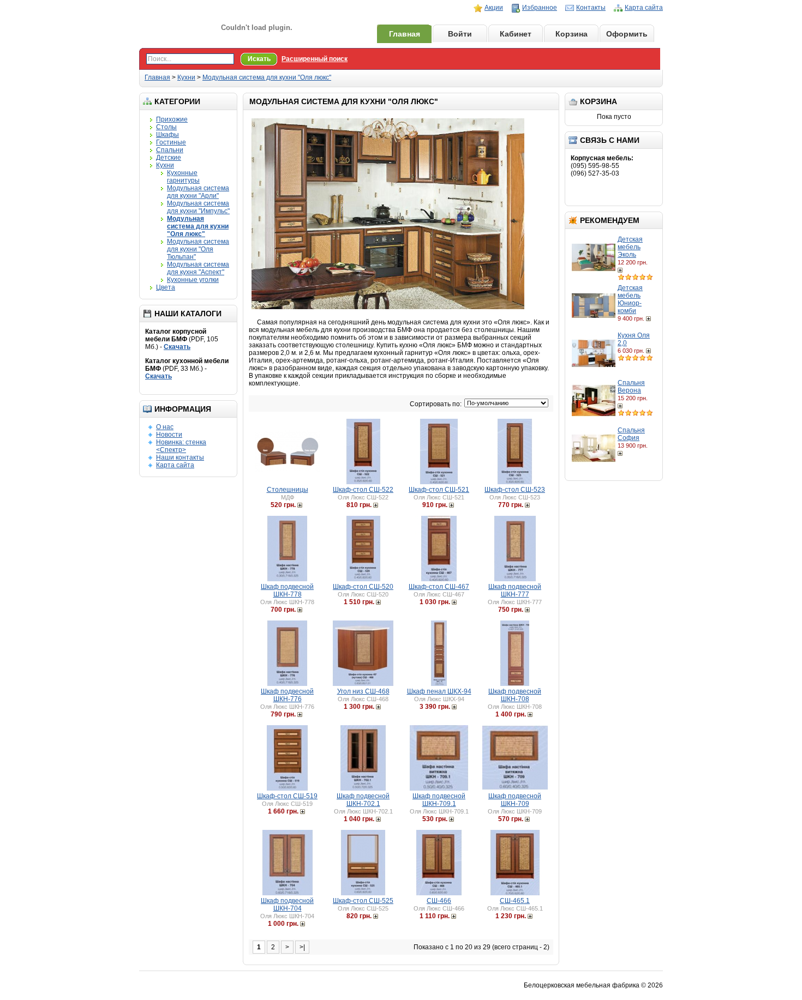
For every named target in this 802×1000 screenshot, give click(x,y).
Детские (168, 157)
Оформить (627, 33)
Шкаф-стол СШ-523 (514, 489)
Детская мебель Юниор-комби (630, 299)
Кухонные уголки (193, 280)
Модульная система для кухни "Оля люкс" (266, 77)
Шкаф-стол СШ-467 (439, 587)
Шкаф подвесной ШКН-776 (287, 695)
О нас (164, 427)
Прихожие (172, 119)
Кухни (186, 77)
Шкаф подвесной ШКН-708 (514, 695)
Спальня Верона (631, 386)
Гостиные (171, 142)
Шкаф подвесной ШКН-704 (287, 904)
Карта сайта (644, 7)
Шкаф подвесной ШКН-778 (287, 590)
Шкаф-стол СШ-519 (287, 796)
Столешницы (287, 489)
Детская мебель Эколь (630, 247)
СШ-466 (439, 901)
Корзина (571, 33)
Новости (169, 434)
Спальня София (631, 434)
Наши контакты (180, 457)
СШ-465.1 (515, 901)
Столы (166, 127)
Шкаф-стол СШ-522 (363, 489)
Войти (460, 33)
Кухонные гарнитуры (183, 176)
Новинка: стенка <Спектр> (181, 446)
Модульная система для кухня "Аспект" (198, 268)
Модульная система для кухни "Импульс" (198, 207)
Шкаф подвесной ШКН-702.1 (363, 800)
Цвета (165, 287)
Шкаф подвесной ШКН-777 (514, 590)
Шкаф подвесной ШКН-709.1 (438, 800)
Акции (493, 7)
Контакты (591, 7)
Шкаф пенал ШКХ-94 (439, 691)
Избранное (539, 7)
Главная (404, 33)
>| (302, 947)
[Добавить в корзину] (621, 269)
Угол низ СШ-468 (363, 691)
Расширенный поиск (315, 59)
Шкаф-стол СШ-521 (439, 489)
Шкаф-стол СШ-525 (363, 901)
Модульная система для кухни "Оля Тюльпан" (198, 249)
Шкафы (167, 134)
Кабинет (515, 33)
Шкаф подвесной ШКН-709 (514, 800)
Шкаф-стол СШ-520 (363, 587)
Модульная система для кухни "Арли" (198, 192)
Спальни (169, 150)
